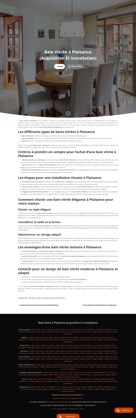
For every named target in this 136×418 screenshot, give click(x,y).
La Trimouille (99, 329)
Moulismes (108, 329)
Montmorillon (68, 334)
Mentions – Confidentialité (70, 409)
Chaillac (88, 332)
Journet (71, 329)
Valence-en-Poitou (72, 332)
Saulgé (33, 329)
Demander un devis (35, 298)
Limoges (94, 332)
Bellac (43, 332)
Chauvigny (31, 332)
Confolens (50, 332)
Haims (38, 329)
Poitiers (38, 332)
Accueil (60, 66)
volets (68, 398)
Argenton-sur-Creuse (111, 332)
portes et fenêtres (59, 398)
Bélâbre (100, 332)
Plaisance (65, 329)
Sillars (59, 329)
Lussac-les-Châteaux (87, 329)
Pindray (77, 329)
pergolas (73, 398)
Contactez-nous (75, 66)
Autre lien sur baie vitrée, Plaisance (54, 298)
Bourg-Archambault (24, 367)
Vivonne (62, 332)
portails (80, 398)
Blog (59, 409)
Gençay (56, 332)
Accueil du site (22, 298)
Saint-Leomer (51, 329)
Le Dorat (81, 332)
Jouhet (44, 329)
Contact (81, 409)
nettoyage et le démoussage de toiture (59, 402)
